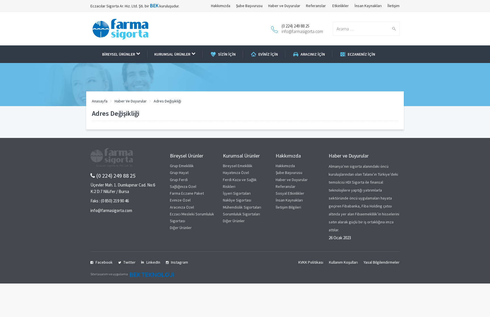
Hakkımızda (220, 5)
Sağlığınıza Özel (183, 186)
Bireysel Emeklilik (237, 165)
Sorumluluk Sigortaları (241, 214)
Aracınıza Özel (182, 207)
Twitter (129, 262)
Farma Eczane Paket (187, 193)
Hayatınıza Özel (236, 172)
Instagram (179, 262)
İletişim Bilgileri (288, 207)
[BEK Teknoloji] (151, 274)
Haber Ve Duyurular (131, 101)
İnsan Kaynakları (368, 5)
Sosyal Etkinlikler (290, 193)
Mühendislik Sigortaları (242, 207)
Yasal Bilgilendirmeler (382, 262)
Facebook (104, 262)
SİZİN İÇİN (227, 54)
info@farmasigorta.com (302, 31)
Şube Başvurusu (249, 5)
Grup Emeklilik (182, 165)
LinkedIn (153, 262)
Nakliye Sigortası (237, 200)
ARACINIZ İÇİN (313, 54)
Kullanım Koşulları (343, 262)
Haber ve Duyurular (284, 5)
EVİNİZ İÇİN (268, 54)
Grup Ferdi (179, 179)
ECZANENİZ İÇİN (361, 54)
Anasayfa (99, 101)
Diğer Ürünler (181, 227)
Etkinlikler (340, 5)
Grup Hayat (179, 172)
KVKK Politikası (310, 262)
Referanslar (316, 5)
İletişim (393, 5)
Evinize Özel (180, 200)
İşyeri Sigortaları (237, 193)
